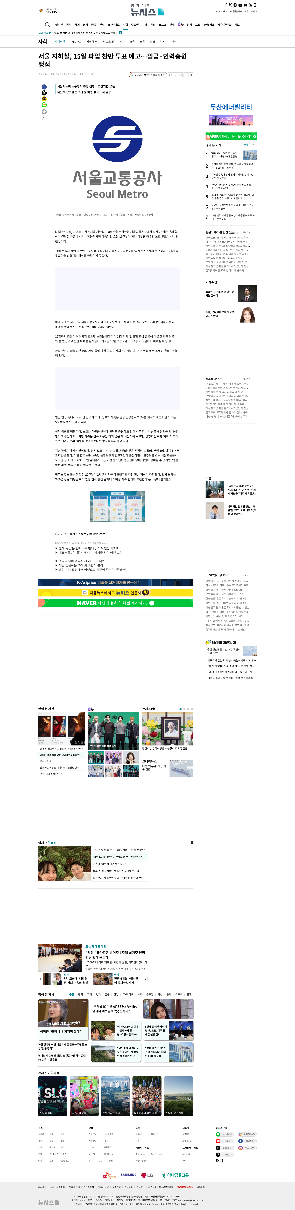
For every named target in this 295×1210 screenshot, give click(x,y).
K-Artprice (221, 11)
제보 (237, 25)
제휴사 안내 (74, 1187)
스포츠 (162, 25)
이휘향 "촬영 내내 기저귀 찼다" (110, 864)
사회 (125, 25)
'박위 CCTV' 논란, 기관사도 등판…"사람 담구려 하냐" (119, 857)
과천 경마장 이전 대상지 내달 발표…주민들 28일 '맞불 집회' (63, 1046)
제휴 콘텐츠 (224, 25)
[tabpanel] (167, 733)
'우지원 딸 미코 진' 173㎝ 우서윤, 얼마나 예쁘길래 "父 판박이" (115, 1008)
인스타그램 (249, 1147)
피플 (208, 478)
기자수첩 (211, 282)
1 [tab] (180, 709)
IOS (184, 1160)
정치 (68, 25)
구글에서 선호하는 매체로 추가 (149, 75)
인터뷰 (91, 1147)
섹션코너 (92, 1154)
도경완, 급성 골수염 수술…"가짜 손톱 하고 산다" (119, 878)
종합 (71, 994)
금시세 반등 (46, 761)
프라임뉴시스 (236, 11)
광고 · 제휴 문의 (57, 1187)
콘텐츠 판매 (88, 1187)
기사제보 (128, 1187)
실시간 (59, 25)
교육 (132, 41)
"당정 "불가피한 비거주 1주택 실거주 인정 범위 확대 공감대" (115, 955)
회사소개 (42, 1187)
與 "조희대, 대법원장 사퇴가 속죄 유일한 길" (76, 982)
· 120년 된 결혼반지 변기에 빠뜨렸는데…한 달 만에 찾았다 (231, 672)
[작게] (186, 74)
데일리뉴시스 (109, 1154)
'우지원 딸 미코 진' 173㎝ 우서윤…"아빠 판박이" (119, 850)
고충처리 (117, 1187)
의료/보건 (108, 41)
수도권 (135, 25)
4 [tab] (192, 709)
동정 (111, 1160)
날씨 (162, 41)
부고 (100, 1160)
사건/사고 (75, 41)
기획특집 (107, 1147)
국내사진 (139, 1134)
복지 (121, 41)
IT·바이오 (114, 25)
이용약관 (140, 1187)
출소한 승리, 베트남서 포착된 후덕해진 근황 (116, 871)
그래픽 (138, 1140)
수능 (173, 41)
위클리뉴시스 (250, 11)
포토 (197, 25)
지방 (144, 25)
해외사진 (154, 1134)
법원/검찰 (92, 41)
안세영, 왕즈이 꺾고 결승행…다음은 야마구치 (62, 748)
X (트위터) (227, 1147)
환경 (152, 41)
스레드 (227, 1154)
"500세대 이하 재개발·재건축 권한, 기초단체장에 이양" (116, 963)
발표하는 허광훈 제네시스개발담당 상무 (59, 767)
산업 (102, 25)
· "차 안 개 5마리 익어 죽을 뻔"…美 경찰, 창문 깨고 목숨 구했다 (231, 666)
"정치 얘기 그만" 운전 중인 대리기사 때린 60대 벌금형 (155, 1052)
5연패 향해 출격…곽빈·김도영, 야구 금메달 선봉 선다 (156, 1030)
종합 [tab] (254, 144)
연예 (172, 25)
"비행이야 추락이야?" (51, 773)
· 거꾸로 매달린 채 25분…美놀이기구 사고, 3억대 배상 (231, 660)
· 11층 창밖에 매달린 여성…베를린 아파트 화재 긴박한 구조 (231, 677)
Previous (40, 979)
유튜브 (227, 1140)
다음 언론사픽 (249, 1134)
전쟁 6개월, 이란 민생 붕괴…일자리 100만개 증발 (126, 982)
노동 (142, 41)
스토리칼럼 (108, 1134)
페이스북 (249, 1140)
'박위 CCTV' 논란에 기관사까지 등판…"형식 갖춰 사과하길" (128, 1030)
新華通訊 (186, 1140)
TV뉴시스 (209, 25)
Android (186, 1153)
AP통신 (185, 1134)
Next (146, 979)
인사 (90, 1160)
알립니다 (201, 1187)
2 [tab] (184, 709)
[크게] (190, 74)
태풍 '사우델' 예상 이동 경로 (154, 767)
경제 (85, 25)
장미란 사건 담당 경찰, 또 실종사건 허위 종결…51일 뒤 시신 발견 (63, 1057)
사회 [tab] (246, 144)
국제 (77, 25)
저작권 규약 (103, 1187)
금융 (93, 25)
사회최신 (60, 41)
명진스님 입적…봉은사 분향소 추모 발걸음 (164, 748)
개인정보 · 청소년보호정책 (160, 1187)
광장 (189, 25)
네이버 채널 (227, 1134)
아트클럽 (92, 1140)
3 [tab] (188, 709)
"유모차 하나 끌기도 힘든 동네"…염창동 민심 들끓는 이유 (128, 1052)
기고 (106, 1140)
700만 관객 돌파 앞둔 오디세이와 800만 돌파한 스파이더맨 (62, 755)
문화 (153, 25)
